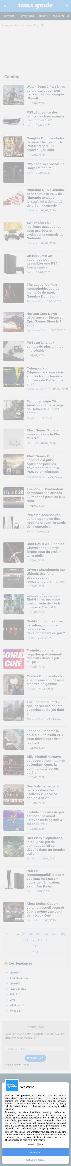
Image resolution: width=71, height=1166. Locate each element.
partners (25, 1095)
